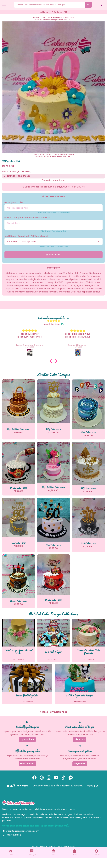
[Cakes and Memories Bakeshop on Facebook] (34, 778)
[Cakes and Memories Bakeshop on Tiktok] (63, 778)
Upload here (27, 739)
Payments (79, 763)
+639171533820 (12, 835)
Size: (16, 171)
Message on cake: (13, 202)
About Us (80, 739)
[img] (53, 321)
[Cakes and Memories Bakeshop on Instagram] (49, 778)
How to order (27, 763)
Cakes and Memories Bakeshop (61, 846)
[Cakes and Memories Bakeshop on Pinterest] (42, 778)
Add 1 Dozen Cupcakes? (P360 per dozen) (26, 236)
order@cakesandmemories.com (21, 830)
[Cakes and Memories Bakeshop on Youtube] (56, 778)
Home (44, 12)
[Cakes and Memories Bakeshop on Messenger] (71, 778)
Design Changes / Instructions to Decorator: (27, 217)
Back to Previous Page (53, 711)
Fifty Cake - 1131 (59, 12)
